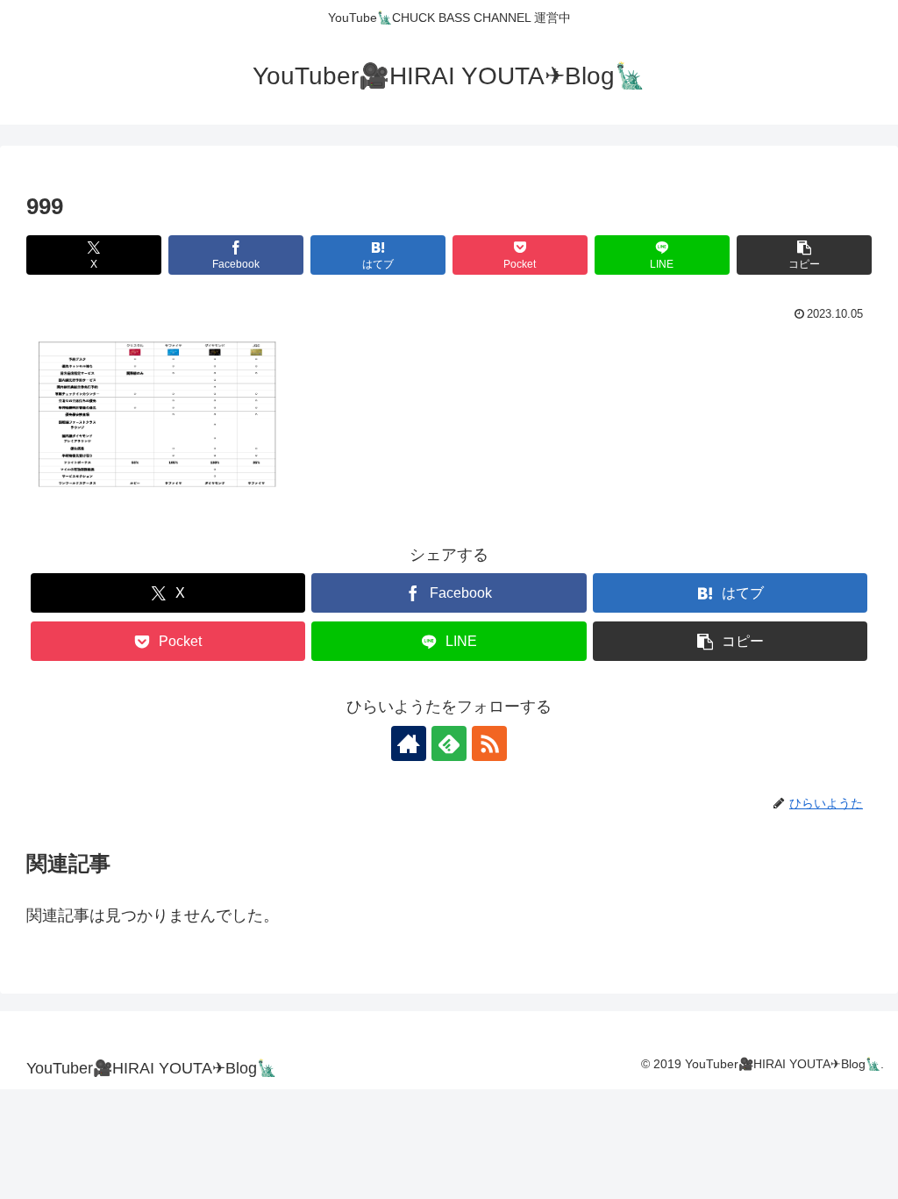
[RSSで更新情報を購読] (489, 743)
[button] (804, 255)
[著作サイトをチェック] (408, 743)
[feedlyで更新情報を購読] (449, 743)
